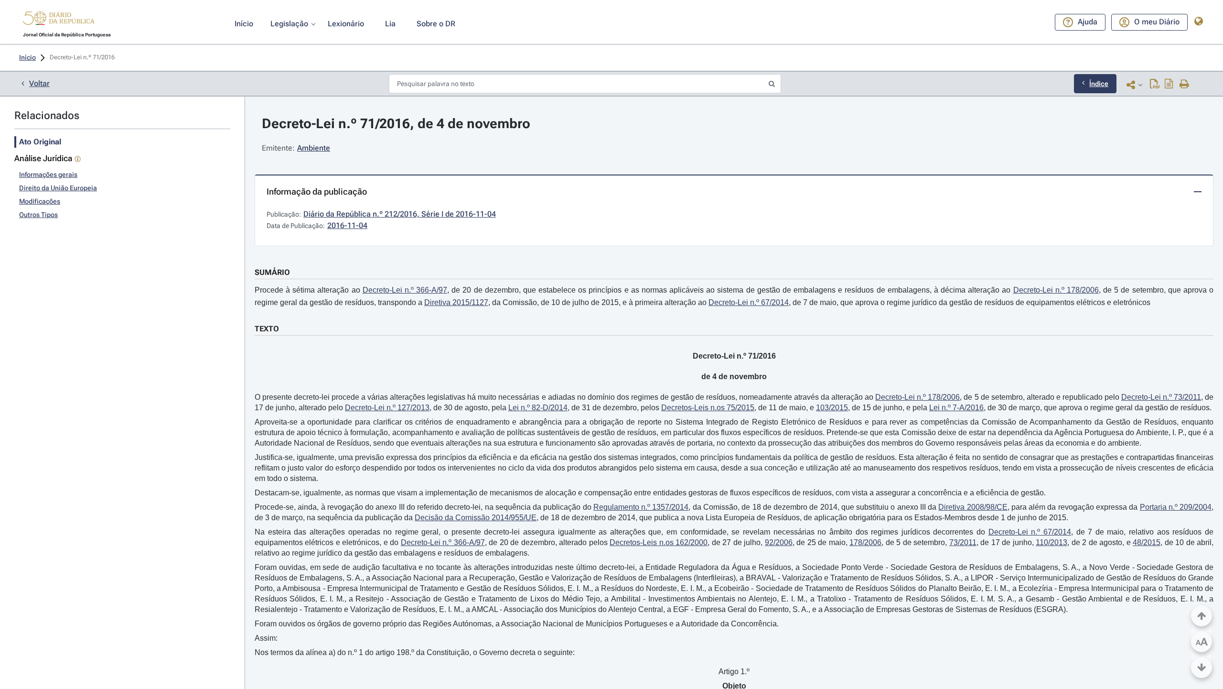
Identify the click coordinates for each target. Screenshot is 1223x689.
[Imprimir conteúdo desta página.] (1185, 84)
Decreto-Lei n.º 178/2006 (1056, 290)
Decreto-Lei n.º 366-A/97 (405, 290)
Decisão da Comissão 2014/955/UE (475, 518)
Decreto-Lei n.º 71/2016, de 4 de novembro (396, 123)
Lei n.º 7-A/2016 (956, 408)
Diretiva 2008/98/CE (972, 507)
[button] (59, 19)
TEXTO (267, 328)
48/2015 (1146, 542)
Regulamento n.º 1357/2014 (641, 507)
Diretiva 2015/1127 (456, 302)
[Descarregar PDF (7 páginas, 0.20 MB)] (1155, 84)
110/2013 (1051, 542)
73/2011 (962, 542)
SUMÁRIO (272, 272)
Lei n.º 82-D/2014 (538, 408)
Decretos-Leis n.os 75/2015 (707, 408)
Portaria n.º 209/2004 (1176, 507)
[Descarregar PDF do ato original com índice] (1169, 84)
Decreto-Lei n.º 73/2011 (1161, 397)
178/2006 (865, 542)
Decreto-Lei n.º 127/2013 (387, 408)
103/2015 (832, 408)
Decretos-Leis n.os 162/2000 (659, 542)
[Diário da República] (59, 20)
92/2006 (779, 542)
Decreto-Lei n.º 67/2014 (748, 302)
